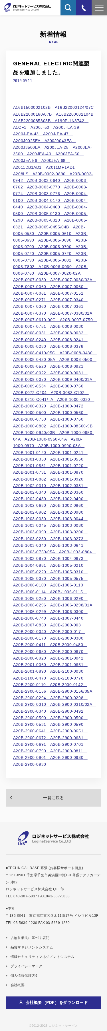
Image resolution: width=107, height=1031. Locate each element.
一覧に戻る (53, 797)
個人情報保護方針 (25, 975)
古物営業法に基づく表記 (30, 938)
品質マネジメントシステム (32, 947)
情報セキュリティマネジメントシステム (42, 956)
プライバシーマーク (27, 966)
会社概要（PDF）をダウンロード (57, 1002)
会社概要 (18, 985)
